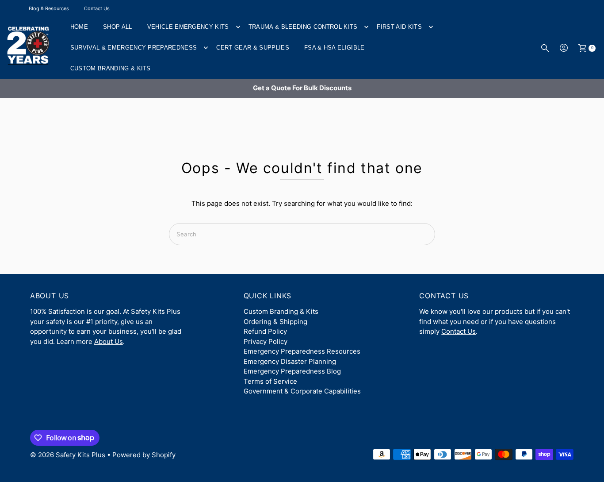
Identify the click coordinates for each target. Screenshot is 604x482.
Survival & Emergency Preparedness (133, 47)
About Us (108, 341)
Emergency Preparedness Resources (302, 351)
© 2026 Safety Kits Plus (67, 455)
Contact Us (97, 8)
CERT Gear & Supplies (252, 47)
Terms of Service (270, 381)
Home (79, 26)
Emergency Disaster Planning (290, 361)
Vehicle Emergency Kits (188, 26)
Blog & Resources (49, 8)
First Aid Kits (399, 26)
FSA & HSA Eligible (334, 47)
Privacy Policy (265, 341)
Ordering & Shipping (275, 321)
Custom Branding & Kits (110, 68)
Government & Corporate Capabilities (302, 391)
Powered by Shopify (144, 455)
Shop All (117, 26)
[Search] (545, 48)
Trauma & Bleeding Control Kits (303, 26)
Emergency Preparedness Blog (292, 371)
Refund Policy (265, 331)
